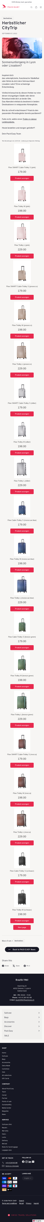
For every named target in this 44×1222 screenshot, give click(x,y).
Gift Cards (5, 1078)
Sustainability (6, 1104)
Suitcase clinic (7, 1124)
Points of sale (6, 1101)
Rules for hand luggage (10, 1147)
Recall (21, 1203)
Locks (4, 1137)
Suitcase (5, 1056)
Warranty (5, 1131)
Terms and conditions (9, 1203)
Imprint (36, 1203)
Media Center (6, 1108)
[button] (38, 1221)
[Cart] (36, 7)
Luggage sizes (7, 1150)
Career (4, 1095)
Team (4, 1092)
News (4, 1114)
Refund (4, 1144)
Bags (3, 1059)
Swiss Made (6, 1065)
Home (4, 1053)
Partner (4, 1098)
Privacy (28, 1203)
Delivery (5, 1140)
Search (21, 1201)
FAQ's (4, 1134)
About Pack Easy (8, 1088)
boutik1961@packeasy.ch (25, 1000)
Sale (3, 1072)
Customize (5, 1069)
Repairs (4, 1128)
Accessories (6, 1062)
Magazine (5, 1111)
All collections (6, 1075)
